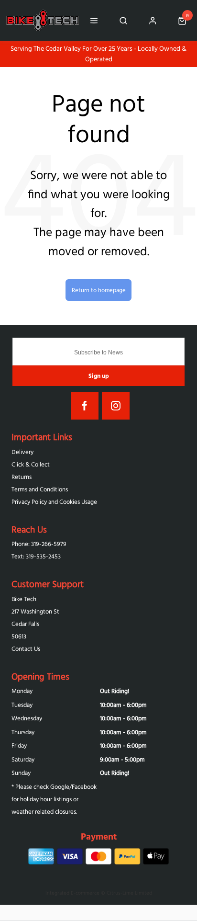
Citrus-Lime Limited (129, 892)
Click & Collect (30, 464)
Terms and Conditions (39, 489)
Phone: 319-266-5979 (38, 544)
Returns (21, 477)
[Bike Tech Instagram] (116, 406)
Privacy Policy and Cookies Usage (54, 502)
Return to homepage (99, 290)
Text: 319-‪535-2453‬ (36, 556)
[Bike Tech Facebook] (84, 406)
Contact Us (25, 649)
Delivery (22, 452)
